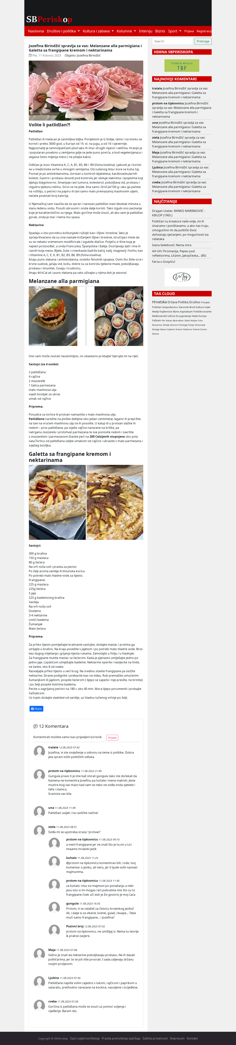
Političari (157, 307)
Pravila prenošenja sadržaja (121, 1038)
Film (163, 320)
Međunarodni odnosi (163, 316)
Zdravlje (166, 325)
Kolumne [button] (125, 31)
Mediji (155, 311)
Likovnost (174, 325)
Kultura (200, 307)
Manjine (194, 320)
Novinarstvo (157, 325)
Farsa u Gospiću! (163, 262)
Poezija (191, 325)
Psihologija (182, 325)
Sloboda (155, 334)
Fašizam (156, 320)
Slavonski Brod (187, 307)
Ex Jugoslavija (183, 316)
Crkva (200, 320)
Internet (196, 329)
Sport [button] (173, 31)
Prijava (189, 31)
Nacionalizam (178, 320)
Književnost (165, 311)
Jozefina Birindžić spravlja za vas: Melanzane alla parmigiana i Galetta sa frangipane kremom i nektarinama (180, 92)
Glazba (187, 320)
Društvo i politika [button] (62, 31)
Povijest (205, 302)
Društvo (194, 302)
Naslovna (36, 31)
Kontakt (192, 1038)
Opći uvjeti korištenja (85, 1038)
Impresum (177, 1038)
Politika (183, 302)
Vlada (195, 316)
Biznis (160, 31)
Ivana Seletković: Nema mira (171, 245)
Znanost (179, 329)
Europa (202, 316)
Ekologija (155, 329)
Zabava (163, 329)
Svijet (207, 307)
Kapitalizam (186, 311)
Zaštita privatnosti (155, 1038)
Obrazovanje (200, 325)
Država (172, 302)
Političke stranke (202, 311)
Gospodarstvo (170, 307)
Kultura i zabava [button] (97, 31)
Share (38, 708)
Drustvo (203, 329)
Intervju (145, 31)
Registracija (205, 31)
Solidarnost (187, 329)
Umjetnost (170, 329)
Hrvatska (159, 301)
